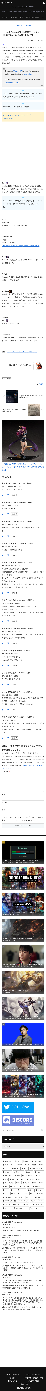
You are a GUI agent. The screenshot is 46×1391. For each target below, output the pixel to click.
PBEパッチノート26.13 (18, 12)
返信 (15, 495)
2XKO (31, 7)
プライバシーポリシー (33, 1375)
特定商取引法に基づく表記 (34, 1378)
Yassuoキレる (8, 118)
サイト (4, 810)
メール (4, 802)
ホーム (4, 12)
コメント (6, 772)
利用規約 (12, 1378)
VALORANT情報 (33, 1381)
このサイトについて (12, 1375)
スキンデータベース (36, 12)
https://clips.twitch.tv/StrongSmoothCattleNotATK (20, 246)
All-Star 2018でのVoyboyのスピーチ (17, 115)
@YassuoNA (17, 71)
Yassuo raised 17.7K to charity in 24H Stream (22, 352)
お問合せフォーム (27, 765)
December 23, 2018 (12, 83)
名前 (3, 794)
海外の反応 (7, 379)
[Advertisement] (23, 152)
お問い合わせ (12, 1381)
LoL (14, 7)
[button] (42, 1130)
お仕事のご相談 (23, 1384)
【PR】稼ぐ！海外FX (23, 25)
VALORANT (22, 7)
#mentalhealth (28, 74)
